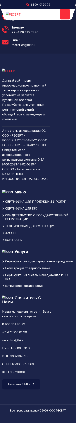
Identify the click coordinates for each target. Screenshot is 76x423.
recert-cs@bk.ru (22, 45)
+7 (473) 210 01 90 (24, 32)
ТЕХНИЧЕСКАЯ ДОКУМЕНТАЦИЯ (30, 226)
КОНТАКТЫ (14, 240)
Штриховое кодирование (24, 286)
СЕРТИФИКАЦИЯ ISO (21, 208)
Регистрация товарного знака (27, 268)
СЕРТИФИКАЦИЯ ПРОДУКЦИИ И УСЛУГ (35, 201)
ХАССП (10, 233)
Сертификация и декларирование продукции (39, 261)
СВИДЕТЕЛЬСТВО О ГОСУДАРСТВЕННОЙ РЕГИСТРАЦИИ (36, 217)
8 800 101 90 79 (40, 4)
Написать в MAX (19, 384)
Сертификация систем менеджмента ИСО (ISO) (36, 277)
